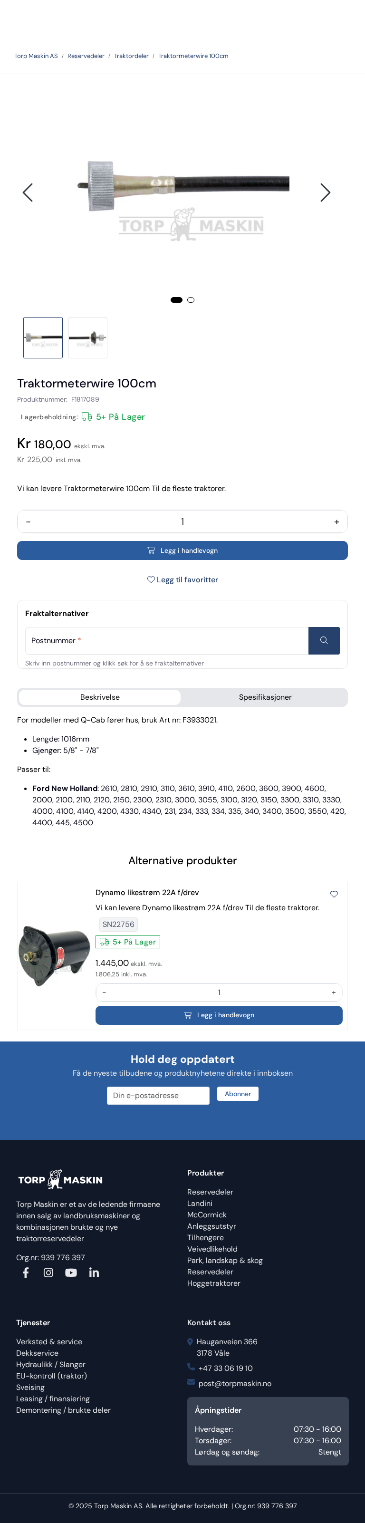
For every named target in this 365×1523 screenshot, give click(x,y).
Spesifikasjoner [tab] (265, 697)
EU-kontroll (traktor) (51, 1376)
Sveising (30, 1387)
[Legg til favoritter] (334, 894)
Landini (199, 1203)
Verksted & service (49, 1342)
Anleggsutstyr (211, 1226)
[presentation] (29, 192)
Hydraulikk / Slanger (51, 1364)
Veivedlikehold (212, 1249)
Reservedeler (210, 1192)
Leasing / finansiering (53, 1399)
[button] (176, 300)
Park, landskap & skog (225, 1260)
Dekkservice (37, 1353)
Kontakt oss (209, 1323)
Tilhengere (205, 1238)
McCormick (207, 1215)
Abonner (238, 1093)
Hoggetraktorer (213, 1283)
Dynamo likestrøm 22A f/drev (147, 892)
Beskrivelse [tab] (100, 697)
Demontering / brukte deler (63, 1410)
